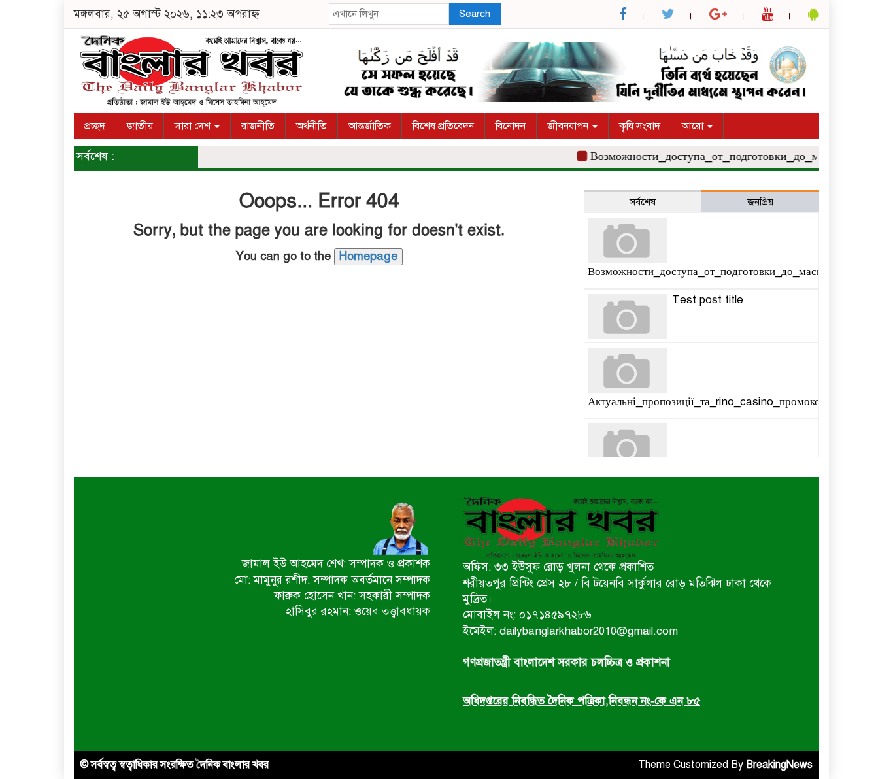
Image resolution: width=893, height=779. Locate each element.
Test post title (707, 300)
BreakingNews (779, 764)
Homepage (368, 256)
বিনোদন (511, 126)
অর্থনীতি (311, 126)
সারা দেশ (194, 126)
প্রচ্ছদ (94, 126)
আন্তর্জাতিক (369, 126)
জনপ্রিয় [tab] (760, 202)
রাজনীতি (258, 126)
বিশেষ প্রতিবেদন (443, 126)
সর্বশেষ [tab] (643, 202)
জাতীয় (140, 126)
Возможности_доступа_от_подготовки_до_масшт (709, 156)
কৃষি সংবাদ (639, 126)
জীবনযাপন (569, 126)
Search (474, 14)
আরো (694, 126)
